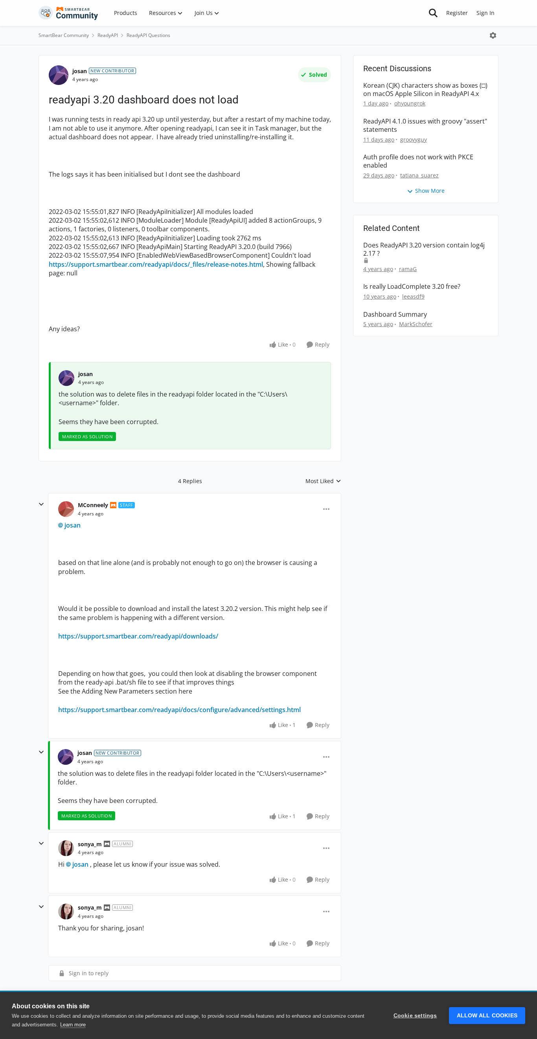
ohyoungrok (409, 103)
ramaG (408, 269)
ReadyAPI (107, 35)
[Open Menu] (492, 35)
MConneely (93, 505)
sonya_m (90, 844)
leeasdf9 (413, 296)
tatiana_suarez (419, 175)
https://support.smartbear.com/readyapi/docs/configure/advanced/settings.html (179, 709)
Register (457, 13)
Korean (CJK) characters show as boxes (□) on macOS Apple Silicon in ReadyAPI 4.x (425, 89)
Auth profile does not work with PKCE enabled (418, 161)
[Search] (433, 13)
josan (79, 71)
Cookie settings (415, 1016)
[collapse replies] (41, 504)
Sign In (485, 13)
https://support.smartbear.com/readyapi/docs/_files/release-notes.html (156, 264)
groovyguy (413, 139)
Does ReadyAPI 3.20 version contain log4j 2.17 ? (424, 249)
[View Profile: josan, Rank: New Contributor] (58, 75)
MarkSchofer (415, 324)
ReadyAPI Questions (148, 35)
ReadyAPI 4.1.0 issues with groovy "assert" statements (425, 125)
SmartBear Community (64, 35)
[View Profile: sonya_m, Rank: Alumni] (66, 848)
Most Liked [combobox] (323, 481)
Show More (430, 190)
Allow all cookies (487, 1016)
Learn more (73, 1025)
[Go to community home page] (68, 13)
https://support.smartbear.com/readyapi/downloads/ (138, 636)
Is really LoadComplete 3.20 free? (411, 286)
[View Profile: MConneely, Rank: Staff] (66, 509)
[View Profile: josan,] (66, 378)
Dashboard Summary (395, 314)
